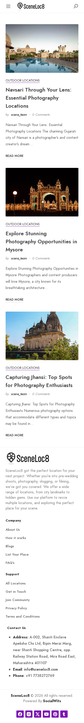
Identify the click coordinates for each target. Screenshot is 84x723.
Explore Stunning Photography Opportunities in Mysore (41, 241)
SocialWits (52, 701)
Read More (15, 156)
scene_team (19, 114)
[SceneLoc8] (31, 6)
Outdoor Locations (23, 80)
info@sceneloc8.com (41, 669)
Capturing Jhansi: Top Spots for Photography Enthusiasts (39, 381)
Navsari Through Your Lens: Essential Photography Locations (38, 98)
